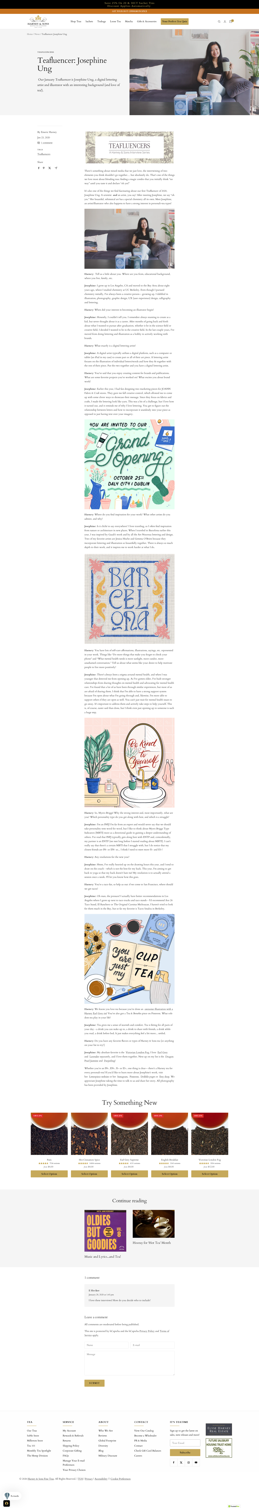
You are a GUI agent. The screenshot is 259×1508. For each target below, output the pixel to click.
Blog (100, 1450)
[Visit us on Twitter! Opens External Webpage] (49, 168)
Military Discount (107, 1455)
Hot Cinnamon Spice (89, 1159)
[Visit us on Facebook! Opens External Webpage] (38, 168)
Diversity (103, 1445)
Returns (67, 1440)
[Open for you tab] (6, 1503)
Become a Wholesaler (145, 1435)
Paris (49, 1159)
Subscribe (185, 1452)
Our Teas (32, 1430)
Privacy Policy (147, 1331)
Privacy (89, 1479)
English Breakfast (169, 1159)
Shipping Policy (71, 1445)
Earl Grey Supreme (129, 1159)
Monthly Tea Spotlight (39, 1450)
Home (30, 34)
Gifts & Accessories (146, 21)
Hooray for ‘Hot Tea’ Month (152, 1243)
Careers (138, 1455)
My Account (69, 1430)
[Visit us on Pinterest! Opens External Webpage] (44, 168)
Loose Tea (115, 21)
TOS (80, 1479)
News (37, 34)
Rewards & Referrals (73, 1435)
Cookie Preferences (121, 1479)
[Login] (225, 21)
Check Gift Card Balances (147, 1450)
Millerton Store (35, 1440)
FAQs (66, 1455)
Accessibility (101, 1479)
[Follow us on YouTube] (196, 1462)
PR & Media (140, 1440)
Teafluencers (45, 52)
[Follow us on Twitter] (181, 1462)
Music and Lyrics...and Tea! (102, 1256)
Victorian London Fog (210, 1159)
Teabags (101, 21)
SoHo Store (33, 1435)
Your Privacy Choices (74, 1470)
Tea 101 (31, 1445)
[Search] (219, 21)
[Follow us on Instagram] (188, 1462)
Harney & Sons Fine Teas (41, 1479)
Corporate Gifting (72, 1450)
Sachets (89, 21)
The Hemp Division (37, 1455)
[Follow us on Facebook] (173, 1462)
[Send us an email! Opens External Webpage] (56, 168)
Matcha (129, 21)
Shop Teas (76, 21)
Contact (138, 1445)
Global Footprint (107, 1440)
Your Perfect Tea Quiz (174, 21)
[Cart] (230, 21)
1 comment (46, 142)
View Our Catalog (144, 1430)
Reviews (102, 1435)
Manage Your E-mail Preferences (74, 1463)
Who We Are (105, 1430)
